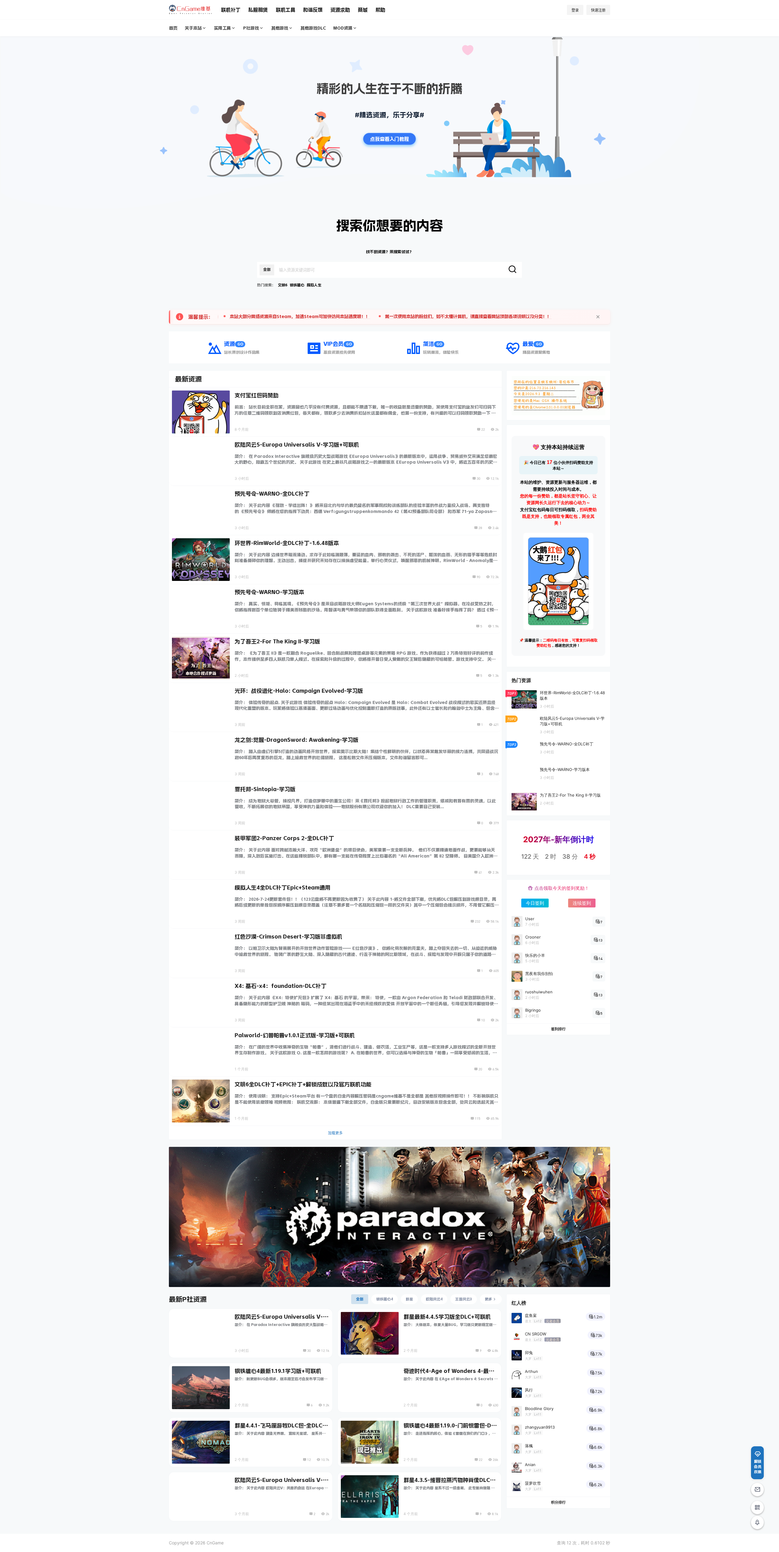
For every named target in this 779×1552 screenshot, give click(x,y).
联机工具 (285, 9)
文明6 (282, 285)
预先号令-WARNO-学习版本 (269, 592)
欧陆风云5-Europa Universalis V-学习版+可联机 (297, 444)
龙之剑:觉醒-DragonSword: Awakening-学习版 (296, 740)
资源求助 (340, 9)
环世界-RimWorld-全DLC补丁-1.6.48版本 (287, 543)
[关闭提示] (598, 316)
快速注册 (598, 10)
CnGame (214, 1542)
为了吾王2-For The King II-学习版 (277, 641)
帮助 (380, 9)
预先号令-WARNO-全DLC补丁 (272, 494)
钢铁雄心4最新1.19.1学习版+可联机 (278, 1371)
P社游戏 (251, 28)
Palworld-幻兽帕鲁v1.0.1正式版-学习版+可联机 (295, 1035)
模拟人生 (314, 285)
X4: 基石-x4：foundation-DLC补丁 (281, 986)
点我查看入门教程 (389, 138)
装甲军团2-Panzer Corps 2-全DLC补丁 (284, 838)
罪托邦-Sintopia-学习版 (265, 789)
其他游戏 (279, 28)
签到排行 (558, 1029)
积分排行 (558, 1502)
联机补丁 (230, 9)
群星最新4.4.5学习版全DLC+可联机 (447, 1317)
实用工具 (222, 28)
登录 (575, 10)
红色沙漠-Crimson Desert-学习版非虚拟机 (288, 936)
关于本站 (193, 28)
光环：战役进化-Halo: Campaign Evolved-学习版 (299, 691)
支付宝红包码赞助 (256, 395)
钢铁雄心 (297, 285)
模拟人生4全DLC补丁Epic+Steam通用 (282, 887)
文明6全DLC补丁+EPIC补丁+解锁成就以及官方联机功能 (303, 1084)
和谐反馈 (313, 9)
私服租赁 (258, 9)
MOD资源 (342, 28)
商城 (363, 9)
